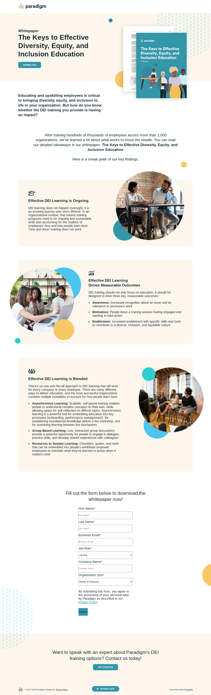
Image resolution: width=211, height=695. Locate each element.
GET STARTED (105, 667)
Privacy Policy (87, 602)
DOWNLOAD (107, 689)
